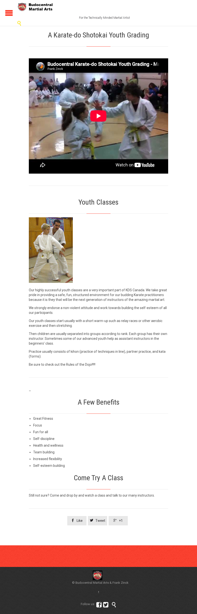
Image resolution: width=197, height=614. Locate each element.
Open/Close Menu (9, 13)
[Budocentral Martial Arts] (35, 7)
